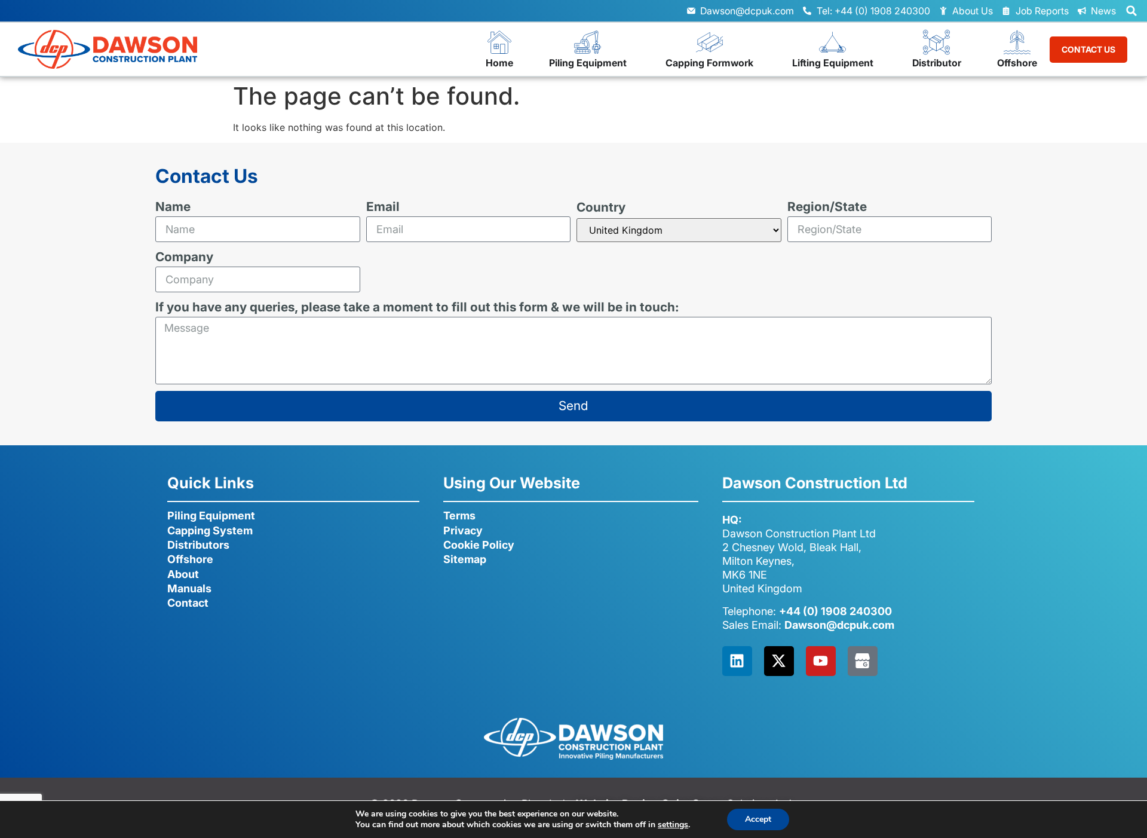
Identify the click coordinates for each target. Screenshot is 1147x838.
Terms (459, 515)
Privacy (463, 530)
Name (173, 207)
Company (184, 257)
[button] (1131, 10)
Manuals (189, 588)
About (183, 574)
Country (600, 207)
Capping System (210, 530)
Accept (758, 819)
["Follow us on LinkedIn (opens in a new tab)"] (737, 661)
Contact (187, 603)
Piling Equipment (211, 515)
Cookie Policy (478, 545)
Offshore (190, 559)
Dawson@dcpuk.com (839, 625)
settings (673, 824)
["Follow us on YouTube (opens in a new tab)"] (821, 661)
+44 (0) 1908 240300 (835, 611)
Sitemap (464, 559)
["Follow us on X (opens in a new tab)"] (779, 661)
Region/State (827, 207)
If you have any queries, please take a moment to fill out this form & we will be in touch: (417, 307)
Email (383, 207)
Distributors (198, 545)
